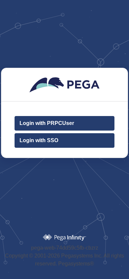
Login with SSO (39, 140)
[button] (64, 123)
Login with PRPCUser (47, 123)
